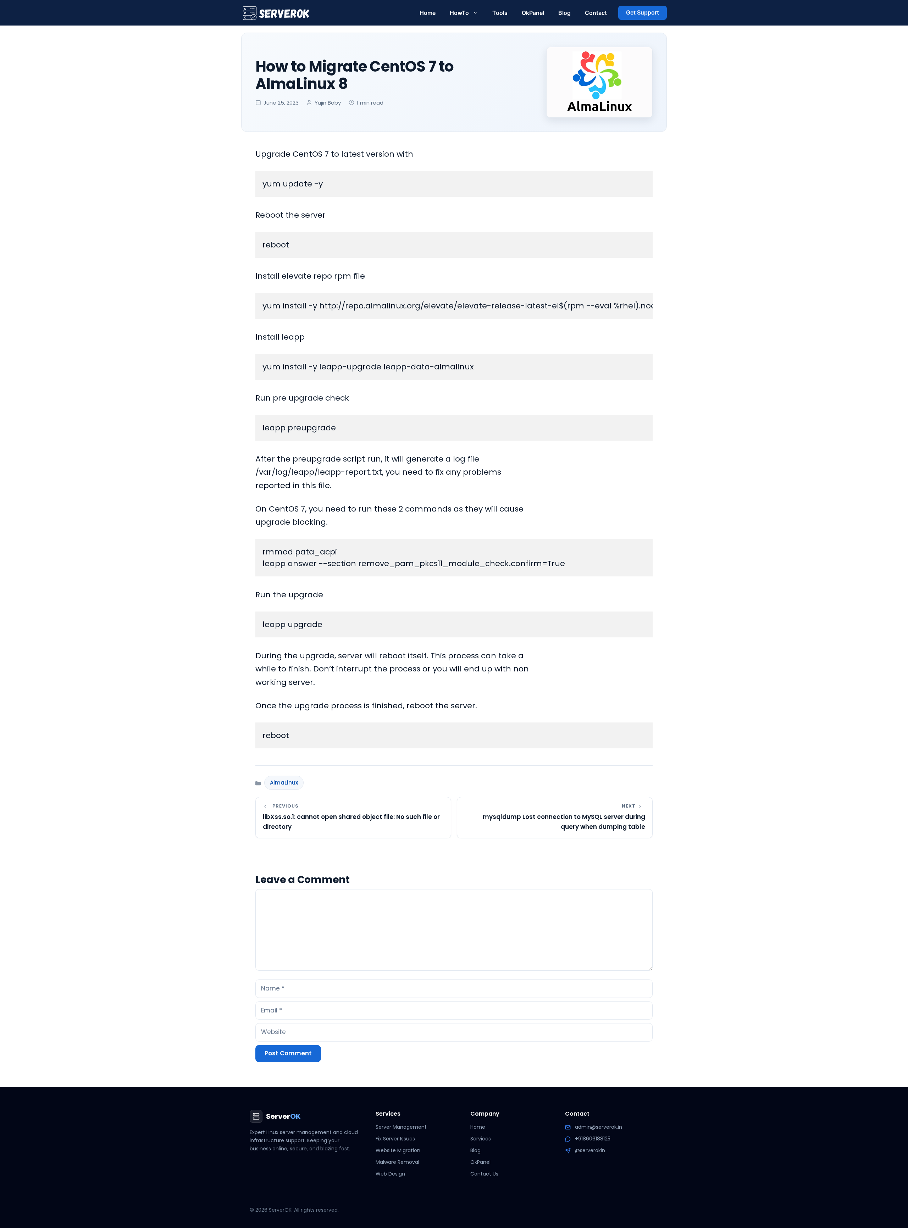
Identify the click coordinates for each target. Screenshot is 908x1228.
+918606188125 (592, 1138)
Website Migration (398, 1150)
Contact (596, 12)
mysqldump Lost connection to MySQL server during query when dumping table (564, 822)
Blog (564, 12)
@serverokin (590, 1150)
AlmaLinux (284, 782)
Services (480, 1138)
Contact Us (484, 1173)
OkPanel (533, 12)
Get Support (642, 12)
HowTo (459, 12)
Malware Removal (397, 1162)
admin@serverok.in (598, 1127)
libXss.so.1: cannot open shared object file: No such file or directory (351, 822)
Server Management (401, 1127)
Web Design (390, 1173)
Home (428, 12)
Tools (500, 12)
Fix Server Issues (395, 1138)
